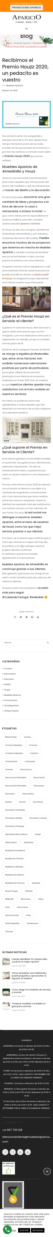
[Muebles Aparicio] (26, 18)
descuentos (28, 793)
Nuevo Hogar (11, 891)
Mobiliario (29, 842)
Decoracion (26, 769)
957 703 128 (12, 1130)
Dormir (22, 802)
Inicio (9, 43)
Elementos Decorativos (16, 834)
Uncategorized (11, 705)
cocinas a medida (14, 753)
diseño (8, 802)
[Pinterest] (26, 617)
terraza (9, 931)
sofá (28, 915)
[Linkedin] (20, 1152)
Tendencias (32, 923)
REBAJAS (9, 899)
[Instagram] (13, 1152)
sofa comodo (12, 915)
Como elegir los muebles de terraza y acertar (31, 991)
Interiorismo (11, 842)
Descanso (9, 679)
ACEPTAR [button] (24, 1230)
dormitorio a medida (15, 810)
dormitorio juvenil (38, 818)
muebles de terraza (15, 883)
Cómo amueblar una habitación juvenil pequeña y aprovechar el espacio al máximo (29, 976)
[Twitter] (21, 617)
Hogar (7, 689)
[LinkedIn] (38, 617)
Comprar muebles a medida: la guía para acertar (28, 1005)
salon (41, 899)
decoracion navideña (15, 777)
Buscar (48, 642)
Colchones (30, 761)
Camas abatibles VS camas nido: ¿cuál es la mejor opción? (29, 960)
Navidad (36, 883)
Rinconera (26, 899)
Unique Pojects (11, 710)
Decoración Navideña (15, 785)
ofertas (29, 891)
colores (9, 769)
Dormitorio (38, 802)
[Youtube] (28, 1152)
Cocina (27, 737)
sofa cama (22, 907)
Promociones (10, 700)
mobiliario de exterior (15, 850)
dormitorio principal (14, 826)
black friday (11, 737)
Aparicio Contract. (30, 223)
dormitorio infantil (13, 818)
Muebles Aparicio (22, 43)
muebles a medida (14, 866)
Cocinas (8, 668)
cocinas (33, 745)
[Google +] (32, 617)
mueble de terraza (14, 858)
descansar (39, 785)
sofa (7, 907)
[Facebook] (15, 617)
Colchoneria (11, 761)
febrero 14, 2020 (10, 90)
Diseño (7, 684)
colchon (34, 753)
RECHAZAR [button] (38, 1230)
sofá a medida (12, 923)
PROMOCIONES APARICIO (26, 7)
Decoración (10, 673)
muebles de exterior (14, 874)
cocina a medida (13, 745)
